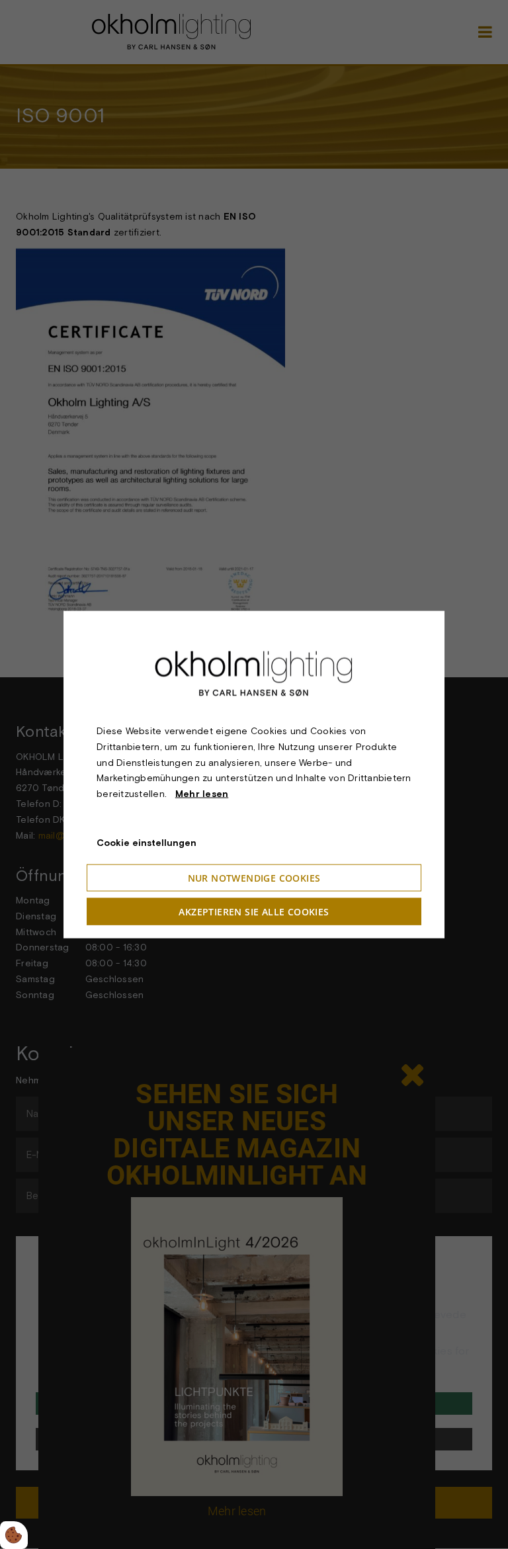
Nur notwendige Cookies (254, 877)
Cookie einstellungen (146, 842)
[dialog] (254, 775)
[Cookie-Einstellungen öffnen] (14, 1535)
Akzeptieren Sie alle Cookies (254, 911)
